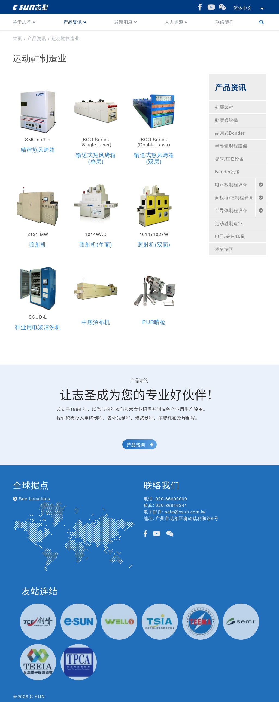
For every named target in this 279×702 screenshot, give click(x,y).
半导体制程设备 (231, 210)
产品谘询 (136, 444)
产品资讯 (72, 22)
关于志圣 (22, 22)
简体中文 (242, 8)
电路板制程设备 (231, 184)
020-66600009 (171, 498)
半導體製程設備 (231, 146)
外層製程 (224, 107)
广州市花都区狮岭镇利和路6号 (187, 518)
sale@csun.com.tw (185, 512)
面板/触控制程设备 (234, 197)
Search (262, 22)
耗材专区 (224, 249)
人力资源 (174, 22)
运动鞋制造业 (229, 223)
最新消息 (123, 22)
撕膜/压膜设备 (229, 159)
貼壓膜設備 (226, 120)
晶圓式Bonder (230, 133)
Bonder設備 (227, 171)
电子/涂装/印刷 (230, 236)
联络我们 (225, 22)
